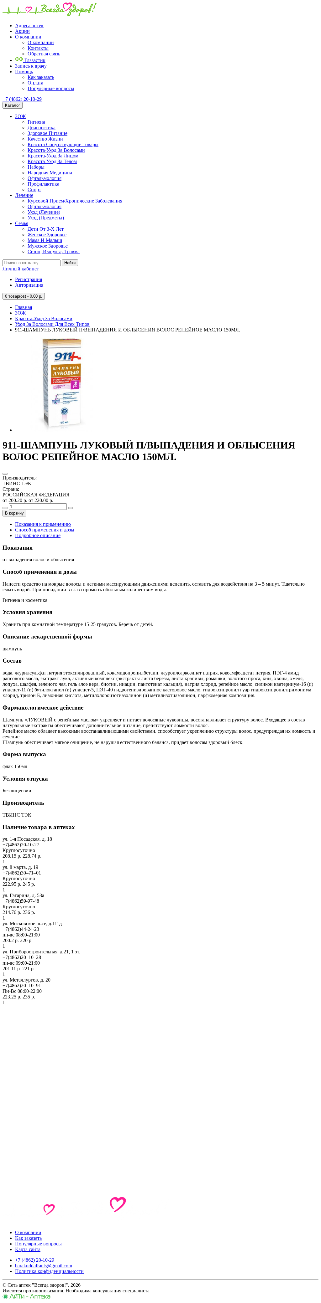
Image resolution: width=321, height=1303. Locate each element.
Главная (23, 307)
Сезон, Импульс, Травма (54, 251)
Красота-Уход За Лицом (53, 155)
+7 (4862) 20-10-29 (22, 99)
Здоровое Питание (47, 133)
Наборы (36, 167)
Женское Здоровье (47, 234)
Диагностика (41, 127)
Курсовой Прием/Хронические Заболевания (75, 200)
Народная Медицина (50, 172)
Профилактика (43, 184)
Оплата (35, 82)
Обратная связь (44, 53)
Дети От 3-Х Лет (46, 229)
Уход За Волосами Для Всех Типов (52, 324)
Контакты (38, 48)
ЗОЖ (20, 116)
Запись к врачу (31, 66)
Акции (22, 31)
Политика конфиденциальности (49, 1271)
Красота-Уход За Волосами (56, 150)
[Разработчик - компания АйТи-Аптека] (26, 1297)
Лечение (24, 195)
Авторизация (29, 285)
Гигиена (36, 122)
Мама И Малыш (45, 240)
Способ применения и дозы (44, 529)
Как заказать (41, 77)
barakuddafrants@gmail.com (43, 1265)
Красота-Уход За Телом (52, 161)
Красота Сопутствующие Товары (63, 144)
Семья (21, 223)
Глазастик (34, 60)
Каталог (12, 105)
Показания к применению (43, 524)
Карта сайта (27, 1249)
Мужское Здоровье (48, 246)
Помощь (24, 71)
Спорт (34, 189)
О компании (28, 36)
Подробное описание (38, 535)
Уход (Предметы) (46, 217)
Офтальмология (44, 178)
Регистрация (28, 279)
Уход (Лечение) (44, 212)
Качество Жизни (45, 138)
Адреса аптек (29, 25)
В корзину (14, 513)
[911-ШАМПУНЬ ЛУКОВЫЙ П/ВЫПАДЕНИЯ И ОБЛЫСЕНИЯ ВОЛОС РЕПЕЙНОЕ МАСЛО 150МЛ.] (62, 430)
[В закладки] (5, 474)
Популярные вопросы (51, 88)
